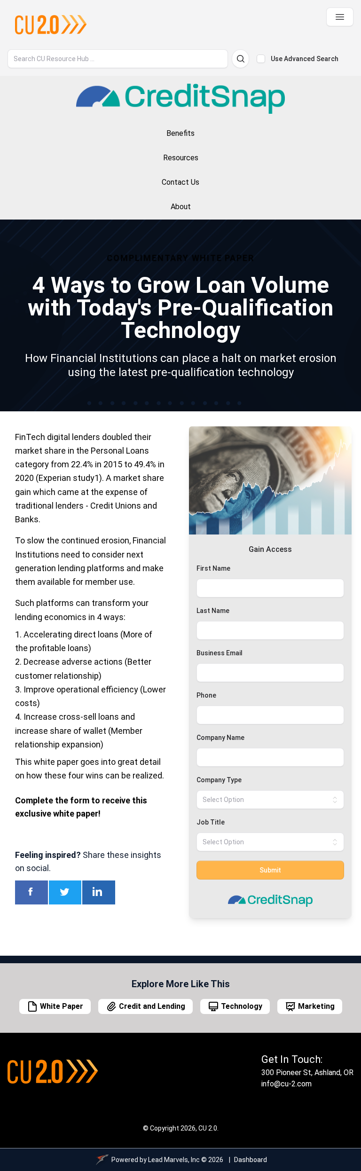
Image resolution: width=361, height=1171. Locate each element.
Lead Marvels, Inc (174, 1159)
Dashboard (250, 1159)
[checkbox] (261, 59)
